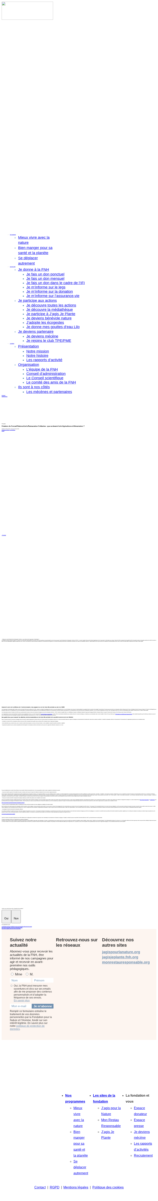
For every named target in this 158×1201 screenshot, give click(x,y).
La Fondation (12, 343)
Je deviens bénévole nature (49, 318)
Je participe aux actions (37, 301)
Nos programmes (75, 1098)
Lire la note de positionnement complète (8, 813)
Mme (18, 974)
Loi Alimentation (12, 429)
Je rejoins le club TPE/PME (48, 341)
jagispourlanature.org (121, 952)
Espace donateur (4, 396)
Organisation (28, 365)
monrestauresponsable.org (126, 962)
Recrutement (143, 1155)
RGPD (54, 1187)
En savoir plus (22, 1000)
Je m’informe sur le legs (45, 287)
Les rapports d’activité (44, 360)
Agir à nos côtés (12, 266)
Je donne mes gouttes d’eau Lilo (53, 327)
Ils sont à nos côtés (34, 387)
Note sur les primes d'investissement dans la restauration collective (13, 802)
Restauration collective (5, 429)
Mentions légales (75, 1187)
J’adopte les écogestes (45, 322)
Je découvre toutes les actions (51, 305)
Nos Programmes (13, 234)
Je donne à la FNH (33, 269)
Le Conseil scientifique (44, 378)
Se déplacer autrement (80, 1167)
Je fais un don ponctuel (45, 274)
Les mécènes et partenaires (49, 392)
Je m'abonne (43, 1006)
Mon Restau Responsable (144, 799)
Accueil (3, 430)
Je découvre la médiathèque (49, 310)
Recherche (3, 395)
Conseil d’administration (46, 374)
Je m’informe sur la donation (49, 291)
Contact (40, 1187)
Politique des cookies (108, 1187)
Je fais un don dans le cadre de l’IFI (55, 283)
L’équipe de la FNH (42, 369)
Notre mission (37, 351)
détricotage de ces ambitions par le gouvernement (123, 714)
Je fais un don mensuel (45, 279)
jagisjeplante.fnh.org (120, 957)
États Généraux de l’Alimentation (46, 714)
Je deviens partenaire (35, 332)
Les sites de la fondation (104, 1098)
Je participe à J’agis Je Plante (50, 314)
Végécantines (152, 799)
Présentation (28, 346)
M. (31, 974)
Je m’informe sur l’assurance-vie (52, 296)
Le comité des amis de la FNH (51, 382)
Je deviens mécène (42, 336)
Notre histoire (37, 356)
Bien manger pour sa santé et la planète (80, 1143)
